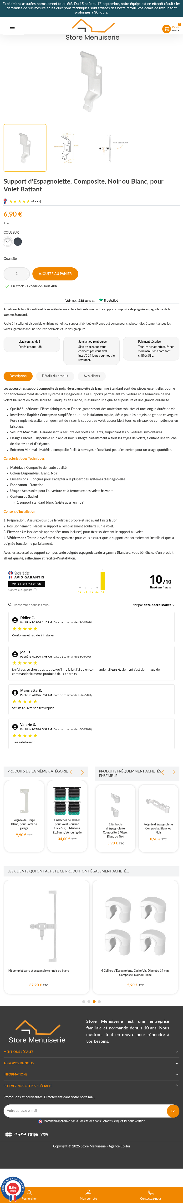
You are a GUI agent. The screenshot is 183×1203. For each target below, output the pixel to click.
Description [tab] (18, 376)
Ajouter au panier (55, 274)
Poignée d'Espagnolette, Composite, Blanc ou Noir (158, 828)
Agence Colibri (119, 1146)
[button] (83, 1001)
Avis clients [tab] (92, 376)
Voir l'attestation (26, 584)
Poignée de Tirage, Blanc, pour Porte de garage (24, 824)
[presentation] (71, 772)
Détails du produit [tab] (55, 376)
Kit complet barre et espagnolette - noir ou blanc (38, 970)
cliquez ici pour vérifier (129, 1121)
